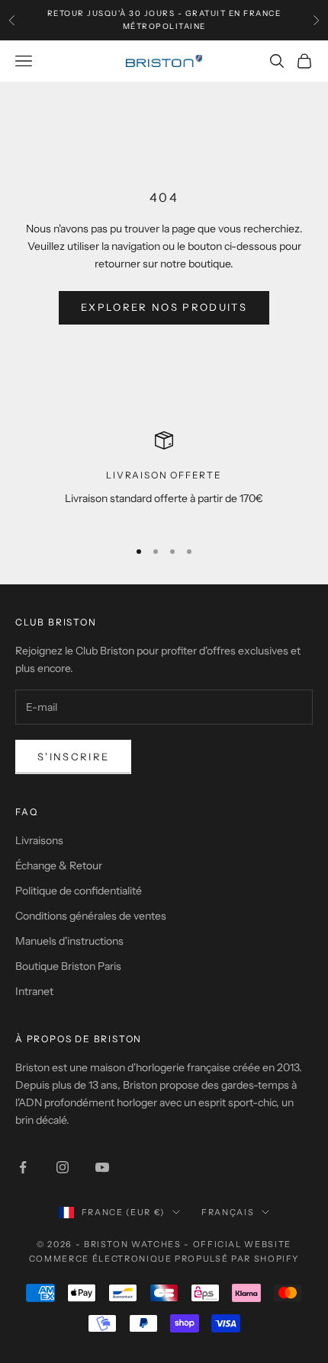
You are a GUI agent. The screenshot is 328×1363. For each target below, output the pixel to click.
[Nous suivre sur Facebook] (23, 1167)
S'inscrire (73, 756)
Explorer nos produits (164, 307)
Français (227, 1212)
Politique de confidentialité (78, 890)
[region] (164, 478)
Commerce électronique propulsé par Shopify (164, 1258)
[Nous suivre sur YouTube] (102, 1167)
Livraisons (39, 840)
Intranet (34, 991)
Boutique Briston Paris (68, 966)
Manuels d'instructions (69, 941)
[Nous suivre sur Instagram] (62, 1167)
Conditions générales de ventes (90, 916)
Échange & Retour (58, 865)
